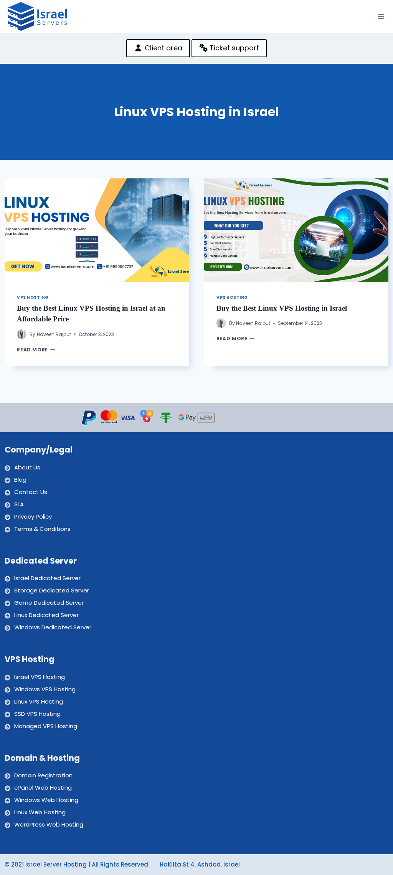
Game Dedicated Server (49, 603)
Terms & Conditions (42, 529)
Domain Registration (43, 775)
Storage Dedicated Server (51, 590)
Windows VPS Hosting (45, 689)
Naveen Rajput (54, 334)
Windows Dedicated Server (52, 627)
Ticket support (233, 48)
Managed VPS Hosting (45, 726)
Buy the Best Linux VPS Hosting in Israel (281, 308)
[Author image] (21, 334)
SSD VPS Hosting (37, 714)
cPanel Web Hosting (43, 788)
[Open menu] (381, 16)
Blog (20, 480)
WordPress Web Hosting (48, 824)
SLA (19, 504)
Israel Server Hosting (56, 864)
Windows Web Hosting (46, 800)
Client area (162, 48)
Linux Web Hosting (40, 812)
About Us (27, 467)
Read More (35, 349)
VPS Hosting (32, 297)
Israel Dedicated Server (47, 578)
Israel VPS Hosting (39, 677)
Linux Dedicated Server (46, 615)
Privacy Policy (33, 516)
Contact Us (30, 492)
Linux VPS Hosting (38, 701)
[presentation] (97, 230)
